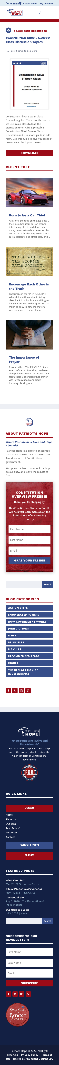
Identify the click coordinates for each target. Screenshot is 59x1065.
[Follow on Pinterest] (28, 690)
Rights (13, 663)
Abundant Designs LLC (39, 1058)
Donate (29, 807)
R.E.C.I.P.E (14, 649)
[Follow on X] (15, 690)
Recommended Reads (23, 656)
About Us (11, 819)
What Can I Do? (15, 880)
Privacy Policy (29, 1054)
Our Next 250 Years (17, 909)
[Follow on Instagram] (21, 690)
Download (30, 153)
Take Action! (13, 828)
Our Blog (11, 824)
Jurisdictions (18, 628)
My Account (46, 3)
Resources (11, 832)
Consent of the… (16, 897)
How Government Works (27, 621)
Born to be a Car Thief (27, 215)
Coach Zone (30, 3)
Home (9, 815)
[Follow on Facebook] (8, 690)
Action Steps (18, 607)
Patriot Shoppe (29, 844)
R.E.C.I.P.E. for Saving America (24, 888)
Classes (29, 855)
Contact (10, 837)
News (12, 635)
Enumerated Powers (23, 614)
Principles (16, 642)
